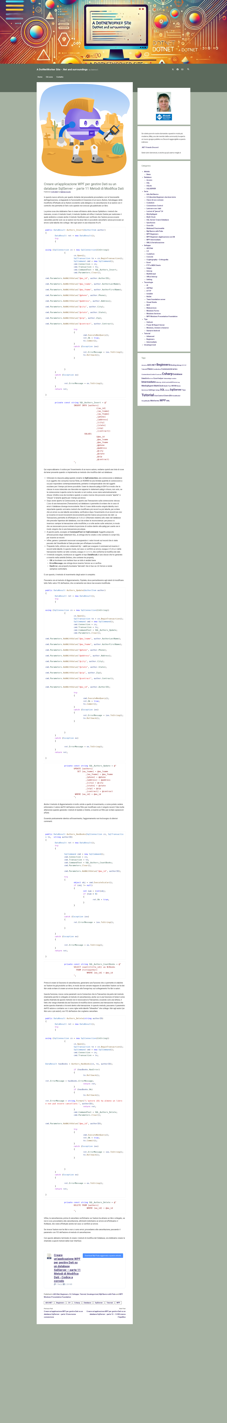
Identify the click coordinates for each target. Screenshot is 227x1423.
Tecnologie (148, 282)
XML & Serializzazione (155, 243)
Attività (147, 171)
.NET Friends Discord (150, 147)
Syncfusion (150, 223)
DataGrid (145, 378)
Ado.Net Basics (152, 194)
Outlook (149, 322)
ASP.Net (149, 288)
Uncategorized (92, 1294)
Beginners (64, 1294)
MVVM (173, 386)
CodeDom (150, 254)
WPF (118, 1303)
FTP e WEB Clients (153, 265)
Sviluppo (75, 1294)
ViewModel (176, 396)
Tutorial (83, 1294)
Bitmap (179, 365)
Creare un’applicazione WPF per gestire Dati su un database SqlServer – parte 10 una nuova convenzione (63, 1314)
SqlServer (99, 1303)
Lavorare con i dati (153, 208)
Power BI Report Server (155, 325)
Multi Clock (150, 217)
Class (150, 369)
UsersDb (149, 225)
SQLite (149, 186)
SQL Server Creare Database (157, 220)
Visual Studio (151, 302)
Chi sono (49, 77)
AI (147, 285)
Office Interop (151, 277)
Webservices (151, 308)
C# (70, 1294)
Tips (146, 319)
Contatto (59, 77)
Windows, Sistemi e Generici (157, 328)
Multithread (151, 274)
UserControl (159, 396)
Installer (149, 294)
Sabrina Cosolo (65, 192)
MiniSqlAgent (151, 214)
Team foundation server (155, 299)
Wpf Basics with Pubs (107, 1294)
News (148, 174)
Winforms (154, 400)
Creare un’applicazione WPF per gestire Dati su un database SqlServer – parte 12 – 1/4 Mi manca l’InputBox (106, 1314)
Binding (173, 365)
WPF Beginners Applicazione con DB (160, 237)
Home (40, 77)
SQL (148, 183)
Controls (159, 374)
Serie (146, 191)
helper (161, 378)
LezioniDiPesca (171, 382)
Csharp (77, 1303)
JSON (163, 382)
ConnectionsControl (149, 374)
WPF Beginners (152, 234)
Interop (149, 271)
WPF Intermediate (153, 240)
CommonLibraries (169, 369)
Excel (148, 262)
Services (145, 390)
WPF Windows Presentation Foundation (161, 316)
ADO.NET (48, 1303)
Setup (157, 390)
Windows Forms (152, 311)
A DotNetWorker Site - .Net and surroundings (62, 69)
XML (168, 401)
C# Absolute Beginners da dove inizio (161, 197)
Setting (149, 279)
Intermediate (151, 342)
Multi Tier (167, 386)
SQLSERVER (151, 189)
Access (149, 180)
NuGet (148, 297)
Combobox (157, 369)
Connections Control (154, 206)
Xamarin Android (153, 331)
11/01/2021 (54, 192)
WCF (148, 305)
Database (87, 1303)
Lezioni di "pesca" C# (154, 211)
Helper (149, 268)
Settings (151, 390)
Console (149, 257)
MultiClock (159, 386)
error (151, 378)
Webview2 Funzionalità (155, 228)
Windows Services (153, 314)
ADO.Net (56, 1294)
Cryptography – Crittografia (157, 260)
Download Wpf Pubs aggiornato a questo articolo (103, 1256)
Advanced (150, 336)
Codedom (150, 203)
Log (178, 382)
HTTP (148, 291)
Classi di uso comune (154, 200)
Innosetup (167, 378)
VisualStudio (146, 401)
